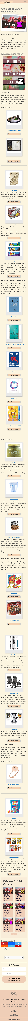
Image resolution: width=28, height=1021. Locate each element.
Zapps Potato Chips (14, 857)
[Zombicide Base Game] (14, 609)
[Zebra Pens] (14, 644)
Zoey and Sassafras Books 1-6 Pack (14, 426)
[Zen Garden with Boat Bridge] (14, 119)
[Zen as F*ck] (14, 387)
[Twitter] (18, 943)
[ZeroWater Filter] (14, 488)
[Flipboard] (18, 946)
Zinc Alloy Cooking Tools (14, 537)
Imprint (14, 1010)
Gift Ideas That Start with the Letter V (19, 913)
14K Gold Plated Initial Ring (14, 784)
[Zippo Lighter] (14, 179)
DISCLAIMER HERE (20, 54)
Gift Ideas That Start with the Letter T (19, 928)
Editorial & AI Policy (14, 1012)
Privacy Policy (14, 1011)
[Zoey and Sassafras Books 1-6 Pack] (14, 414)
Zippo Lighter (14, 190)
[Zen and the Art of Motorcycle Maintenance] (14, 333)
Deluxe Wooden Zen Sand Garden (14, 158)
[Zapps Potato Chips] (14, 846)
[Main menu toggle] (25, 1)
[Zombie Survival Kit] (14, 214)
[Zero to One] (14, 305)
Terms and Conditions (14, 1015)
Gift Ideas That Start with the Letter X (19, 897)
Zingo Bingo (14, 593)
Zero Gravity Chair (14, 693)
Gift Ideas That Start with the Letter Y (7, 897)
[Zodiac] (14, 360)
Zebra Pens (14, 655)
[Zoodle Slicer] (14, 718)
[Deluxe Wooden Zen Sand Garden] (14, 147)
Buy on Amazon (14, 134)
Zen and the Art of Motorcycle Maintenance (14, 344)
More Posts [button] (14, 934)
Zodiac (14, 372)
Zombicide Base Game (14, 620)
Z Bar (14, 261)
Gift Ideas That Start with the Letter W (7, 913)
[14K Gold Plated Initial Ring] (14, 773)
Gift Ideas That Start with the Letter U (7, 928)
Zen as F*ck (14, 398)
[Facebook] (11, 943)
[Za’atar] (14, 451)
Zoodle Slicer (14, 729)
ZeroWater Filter (14, 499)
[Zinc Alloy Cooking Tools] (14, 526)
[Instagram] (11, 946)
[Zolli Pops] (14, 807)
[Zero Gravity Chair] (14, 682)
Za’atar (14, 462)
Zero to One (14, 317)
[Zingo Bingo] (14, 582)
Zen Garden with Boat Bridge (14, 130)
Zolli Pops (14, 818)
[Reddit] (4, 946)
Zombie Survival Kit (14, 225)
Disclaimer (14, 1014)
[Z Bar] (14, 250)
